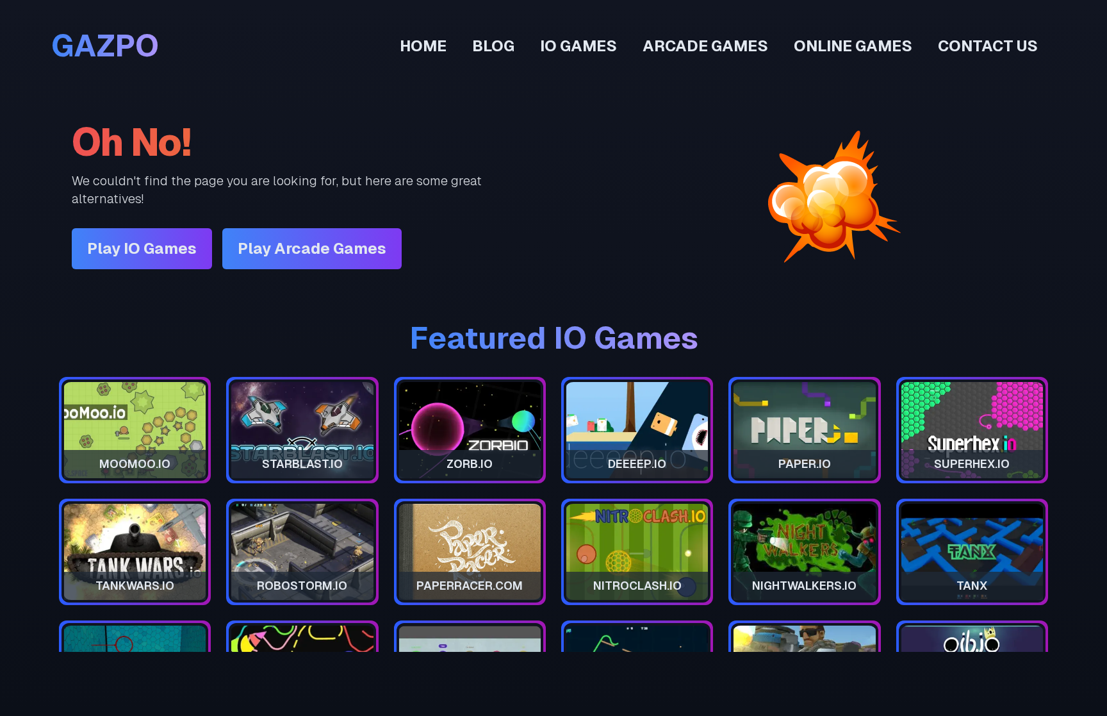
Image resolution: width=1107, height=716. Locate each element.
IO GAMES (578, 45)
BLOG (493, 45)
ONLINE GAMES (853, 45)
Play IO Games (142, 248)
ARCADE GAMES (705, 45)
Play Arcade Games (312, 248)
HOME (423, 45)
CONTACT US (988, 45)
